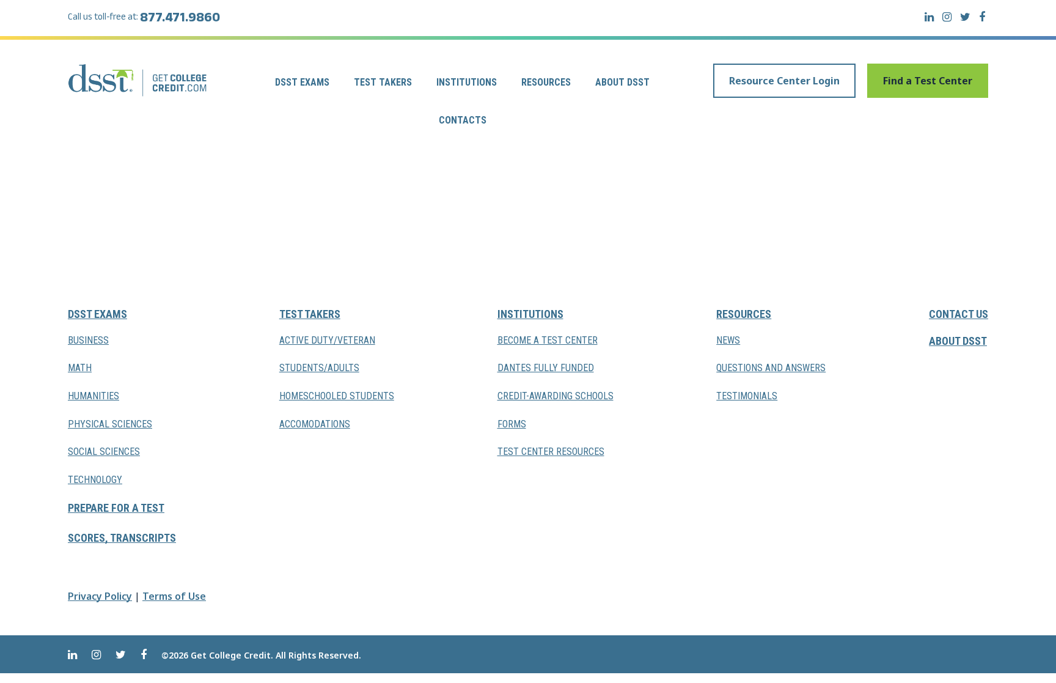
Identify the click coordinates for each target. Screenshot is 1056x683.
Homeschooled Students (336, 396)
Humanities (93, 396)
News (728, 340)
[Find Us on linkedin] (929, 17)
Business (88, 340)
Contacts (462, 120)
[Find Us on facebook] (982, 17)
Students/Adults (319, 368)
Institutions (466, 82)
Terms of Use (174, 596)
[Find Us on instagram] (947, 17)
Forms (511, 424)
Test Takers (383, 82)
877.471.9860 (180, 19)
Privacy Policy (100, 596)
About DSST (622, 82)
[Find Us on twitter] (965, 17)
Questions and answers (771, 368)
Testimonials (746, 396)
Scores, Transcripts (122, 537)
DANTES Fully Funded (545, 368)
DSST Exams (302, 82)
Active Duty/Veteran (327, 340)
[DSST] (138, 80)
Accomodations (314, 424)
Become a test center (547, 340)
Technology (95, 479)
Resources (546, 82)
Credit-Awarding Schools (555, 396)
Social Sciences (104, 451)
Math (80, 368)
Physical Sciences (110, 424)
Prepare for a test (116, 507)
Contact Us (958, 314)
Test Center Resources (550, 451)
